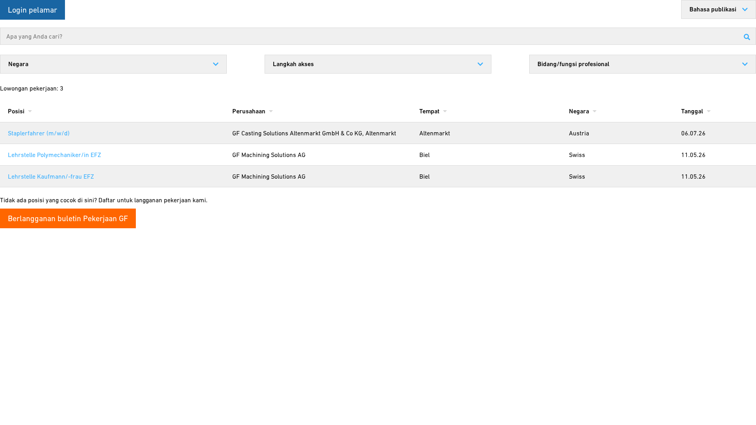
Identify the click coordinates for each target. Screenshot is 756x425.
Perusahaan (249, 111)
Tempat (430, 111)
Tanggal (693, 111)
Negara (18, 64)
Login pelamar (32, 10)
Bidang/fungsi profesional (573, 64)
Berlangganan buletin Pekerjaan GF (68, 218)
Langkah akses (293, 64)
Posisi (17, 111)
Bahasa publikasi (712, 9)
